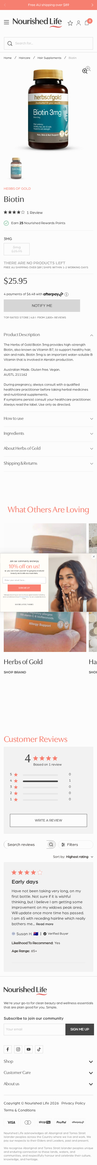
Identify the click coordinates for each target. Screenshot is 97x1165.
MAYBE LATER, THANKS (24, 604)
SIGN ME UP (24, 587)
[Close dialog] (94, 556)
